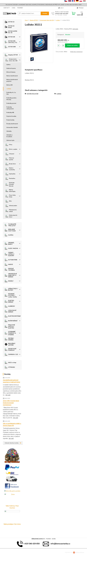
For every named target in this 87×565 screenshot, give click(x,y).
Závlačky (8, 131)
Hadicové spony (11, 68)
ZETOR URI (11, 37)
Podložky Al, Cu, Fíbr (11, 93)
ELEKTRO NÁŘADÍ (11, 301)
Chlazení (11, 154)
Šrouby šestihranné (12, 124)
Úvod (26, 20)
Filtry (10, 144)
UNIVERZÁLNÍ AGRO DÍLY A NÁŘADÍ (12, 275)
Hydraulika (12, 174)
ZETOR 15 (11, 22)
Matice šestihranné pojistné (12, 80)
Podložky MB (10, 112)
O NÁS (13, 8)
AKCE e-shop (12, 362)
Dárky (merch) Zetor (13, 216)
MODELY (10, 281)
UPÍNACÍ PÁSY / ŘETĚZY (13, 289)
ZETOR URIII (12, 47)
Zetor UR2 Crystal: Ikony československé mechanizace (11, 403)
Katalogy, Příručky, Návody (12, 184)
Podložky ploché (11, 103)
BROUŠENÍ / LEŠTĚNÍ (11, 344)
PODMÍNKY (20, 8)
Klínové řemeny (10, 72)
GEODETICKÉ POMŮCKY (12, 349)
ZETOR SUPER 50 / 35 (12, 32)
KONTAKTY (7, 8)
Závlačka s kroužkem (9, 135)
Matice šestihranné (12, 76)
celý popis (75, 29)
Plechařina (12, 178)
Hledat (44, 13)
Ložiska (9, 89)
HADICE (10, 264)
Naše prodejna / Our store (12, 524)
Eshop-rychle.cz (80, 552)
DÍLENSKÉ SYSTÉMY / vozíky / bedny (12, 295)
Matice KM (9, 85)
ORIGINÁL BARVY (11, 243)
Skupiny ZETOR (13, 55)
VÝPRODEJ (11, 367)
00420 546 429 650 (61, 14)
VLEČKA (10, 235)
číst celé (8, 395)
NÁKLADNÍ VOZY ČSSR (12, 230)
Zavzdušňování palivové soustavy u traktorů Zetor (11, 381)
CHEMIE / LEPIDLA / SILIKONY (11, 254)
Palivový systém (11, 158)
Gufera (8, 64)
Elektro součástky (12, 168)
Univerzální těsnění (12, 127)
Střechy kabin (13, 205)
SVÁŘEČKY (11, 306)
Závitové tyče (10, 140)
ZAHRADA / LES (13, 354)
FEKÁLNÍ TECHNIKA (11, 269)
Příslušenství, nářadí (13, 210)
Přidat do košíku (72, 45)
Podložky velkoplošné (10, 108)
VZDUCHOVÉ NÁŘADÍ (12, 311)
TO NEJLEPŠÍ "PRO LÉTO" (12, 225)
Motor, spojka (13, 149)
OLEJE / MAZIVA (13, 248)
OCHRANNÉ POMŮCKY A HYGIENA (12, 333)
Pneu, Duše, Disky (12, 196)
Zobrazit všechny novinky (11, 443)
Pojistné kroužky (11, 116)
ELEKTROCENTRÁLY (14, 316)
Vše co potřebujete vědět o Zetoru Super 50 (12, 425)
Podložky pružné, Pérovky (11, 98)
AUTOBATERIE (12, 260)
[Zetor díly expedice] (12, 477)
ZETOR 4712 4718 (32, 94)
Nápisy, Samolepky (12, 190)
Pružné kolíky (10, 120)
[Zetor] (12, 499)
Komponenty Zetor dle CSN (13, 60)
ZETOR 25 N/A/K (11, 26)
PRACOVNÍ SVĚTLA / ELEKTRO (11, 326)
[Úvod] (9, 13)
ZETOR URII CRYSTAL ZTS (12, 41)
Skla (10, 201)
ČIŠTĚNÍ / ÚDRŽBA (11, 339)
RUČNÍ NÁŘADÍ (12, 321)
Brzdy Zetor (12, 164)
